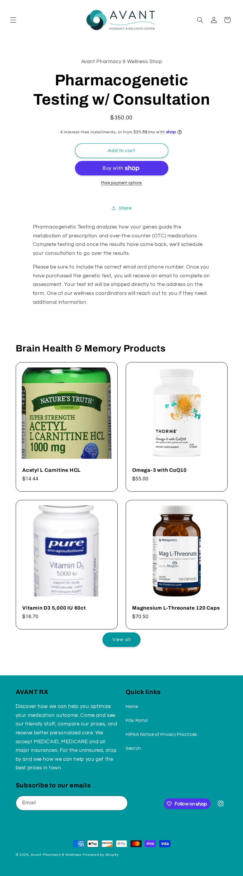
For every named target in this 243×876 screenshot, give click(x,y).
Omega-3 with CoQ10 (159, 470)
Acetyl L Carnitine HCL (51, 470)
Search (133, 748)
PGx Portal (137, 720)
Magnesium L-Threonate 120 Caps (176, 608)
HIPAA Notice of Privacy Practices (161, 734)
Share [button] (125, 208)
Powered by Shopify (101, 854)
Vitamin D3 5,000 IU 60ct (54, 608)
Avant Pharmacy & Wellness (56, 854)
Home (132, 706)
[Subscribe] (120, 803)
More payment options (121, 183)
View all (121, 639)
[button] (13, 20)
